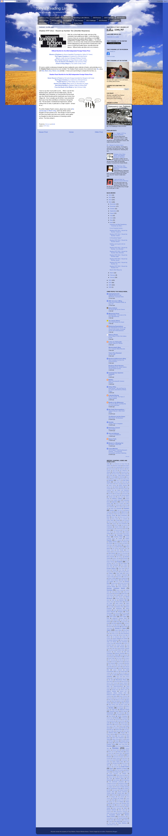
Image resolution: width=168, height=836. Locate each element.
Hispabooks (119, 608)
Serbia (108, 761)
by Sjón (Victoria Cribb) (71, 61)
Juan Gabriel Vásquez (119, 645)
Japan (109, 630)
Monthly (111, 708)
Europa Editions (111, 568)
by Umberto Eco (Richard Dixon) (71, 56)
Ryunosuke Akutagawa (119, 756)
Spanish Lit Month (121, 768)
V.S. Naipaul (120, 801)
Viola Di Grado (120, 804)
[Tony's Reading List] (108, 54)
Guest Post (116, 593)
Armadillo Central (123, 501)
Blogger (115, 831)
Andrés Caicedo (112, 485)
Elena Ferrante (110, 556)
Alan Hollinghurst (123, 470)
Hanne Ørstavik (119, 596)
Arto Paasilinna (116, 505)
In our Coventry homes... (116, 228)
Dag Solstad (126, 540)
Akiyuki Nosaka (111, 468)
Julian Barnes (115, 648)
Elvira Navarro (117, 560)
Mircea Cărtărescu (120, 706)
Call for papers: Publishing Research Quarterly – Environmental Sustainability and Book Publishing (118, 451)
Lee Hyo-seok (116, 673)
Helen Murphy (117, 605)
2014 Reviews (43, 23)
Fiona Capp (121, 570)
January (112, 277)
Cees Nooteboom (123, 523)
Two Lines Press (120, 800)
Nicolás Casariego (122, 716)
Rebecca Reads (113, 334)
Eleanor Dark (125, 555)
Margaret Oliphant (123, 683)
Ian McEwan (110, 615)
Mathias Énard (124, 689)
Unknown (47, 124)
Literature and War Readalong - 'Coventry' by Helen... (118, 225)
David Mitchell (117, 545)
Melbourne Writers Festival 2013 (116, 693)
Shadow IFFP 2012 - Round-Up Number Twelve (118, 234)
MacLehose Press (121, 679)
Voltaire (123, 806)
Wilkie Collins (122, 809)
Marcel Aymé (117, 681)
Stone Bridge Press (117, 772)
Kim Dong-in (126, 658)
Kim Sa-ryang (114, 661)
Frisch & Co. (118, 576)
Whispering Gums (114, 313)
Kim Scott (121, 661)
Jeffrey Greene (115, 633)
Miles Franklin (124, 704)
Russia (122, 755)
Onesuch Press (121, 721)
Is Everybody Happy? (116, 238)
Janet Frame (124, 626)
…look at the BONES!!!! (115, 434)
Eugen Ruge (117, 566)
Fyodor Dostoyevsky (122, 578)
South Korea (125, 766)
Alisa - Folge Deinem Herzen (121, 475)
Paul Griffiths (111, 731)
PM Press (110, 741)
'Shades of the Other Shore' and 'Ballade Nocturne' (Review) (119, 156)
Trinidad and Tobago (118, 798)
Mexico (115, 696)
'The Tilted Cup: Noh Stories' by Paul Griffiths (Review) (120, 167)
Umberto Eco (112, 801)
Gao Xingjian (110, 581)
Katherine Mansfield (120, 653)
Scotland (117, 760)
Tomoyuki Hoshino (124, 795)
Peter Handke (121, 736)
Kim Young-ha (111, 663)
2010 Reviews (121, 17)
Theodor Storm (110, 791)
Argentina (114, 501)
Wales (125, 808)
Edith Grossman (125, 551)
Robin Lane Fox (111, 751)
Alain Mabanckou (121, 468)
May (111, 220)
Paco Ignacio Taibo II (112, 726)
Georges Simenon (124, 583)
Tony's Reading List (51, 8)
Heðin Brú (114, 600)
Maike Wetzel (109, 681)
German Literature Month (116, 588)
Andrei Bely (124, 482)
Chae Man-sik (124, 525)
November (113, 206)
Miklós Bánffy (116, 702)
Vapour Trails (112, 439)
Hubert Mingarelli (111, 611)
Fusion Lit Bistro (112, 578)
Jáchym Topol (111, 624)
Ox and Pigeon (124, 724)
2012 (110, 202)
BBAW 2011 (124, 512)
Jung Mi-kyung (111, 650)
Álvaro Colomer (115, 478)
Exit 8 (110, 375)
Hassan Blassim (119, 598)
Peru (114, 734)
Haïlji (117, 595)
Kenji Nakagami (110, 656)
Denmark (113, 546)
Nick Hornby (112, 716)
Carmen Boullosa (120, 522)
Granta (113, 591)
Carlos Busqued (125, 520)
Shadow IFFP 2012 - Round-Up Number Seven (118, 259)
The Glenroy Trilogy (122, 783)
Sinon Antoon (124, 763)
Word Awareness (122, 816)
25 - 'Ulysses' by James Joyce (115, 145)
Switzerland (110, 775)
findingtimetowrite (114, 294)
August (112, 213)
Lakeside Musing (114, 395)
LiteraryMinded (113, 448)
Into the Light (112, 354)
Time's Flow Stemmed (115, 353)
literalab (111, 422)
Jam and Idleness (114, 433)
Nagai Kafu (114, 709)
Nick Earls (126, 714)
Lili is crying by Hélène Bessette (117, 349)
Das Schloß (109, 543)
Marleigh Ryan (115, 689)
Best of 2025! (112, 429)
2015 (110, 195)
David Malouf (124, 543)
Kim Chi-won (119, 658)
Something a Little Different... (82, 17)
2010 (110, 282)
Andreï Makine (110, 483)
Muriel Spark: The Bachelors (116, 418)
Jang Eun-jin (109, 628)
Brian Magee (115, 517)
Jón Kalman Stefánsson (112, 640)
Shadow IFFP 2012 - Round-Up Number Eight (118, 255)
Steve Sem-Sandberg (119, 770)
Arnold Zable (110, 503)
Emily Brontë (125, 560)
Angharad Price (110, 490)
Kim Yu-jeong (120, 663)
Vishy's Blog (112, 387)
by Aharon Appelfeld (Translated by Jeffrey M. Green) (70, 54)
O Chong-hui (124, 718)
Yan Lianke (114, 818)
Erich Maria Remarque (112, 565)
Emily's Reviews (111, 561)
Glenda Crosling (119, 590)
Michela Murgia (126, 697)
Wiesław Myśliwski (111, 809)
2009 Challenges (109, 17)
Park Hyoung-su (115, 727)
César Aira (109, 525)
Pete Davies (119, 734)
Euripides (125, 566)
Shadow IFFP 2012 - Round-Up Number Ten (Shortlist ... (118, 248)
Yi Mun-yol (126, 819)
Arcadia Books (117, 500)
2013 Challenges (115, 20)
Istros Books (114, 623)
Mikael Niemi (114, 701)
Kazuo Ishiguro (115, 655)
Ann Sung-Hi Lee (116, 491)
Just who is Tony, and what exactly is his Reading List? (55, 17)
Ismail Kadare (124, 621)
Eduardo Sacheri (110, 555)
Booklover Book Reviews (116, 365)
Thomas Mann (121, 793)
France (111, 573)
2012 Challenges (91, 20)
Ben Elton (118, 513)
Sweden (124, 773)
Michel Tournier (117, 697)
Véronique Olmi (125, 803)
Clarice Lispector (116, 533)
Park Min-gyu (124, 727)
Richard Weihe (116, 750)
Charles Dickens (119, 527)
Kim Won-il (127, 661)
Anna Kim (110, 493)
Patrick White (119, 729)
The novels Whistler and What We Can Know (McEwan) (117, 404)
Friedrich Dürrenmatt (122, 575)
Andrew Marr (110, 487)
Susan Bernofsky (113, 773)
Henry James (126, 605)
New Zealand (118, 714)
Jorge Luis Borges (111, 641)
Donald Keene (124, 548)
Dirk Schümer (116, 548)
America (110, 480)
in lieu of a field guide (115, 342)
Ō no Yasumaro (110, 719)
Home (71, 132)
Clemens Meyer (125, 533)
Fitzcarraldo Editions (124, 571)
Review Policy (78, 23)
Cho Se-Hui (124, 530)
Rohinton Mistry (119, 753)
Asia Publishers (110, 506)
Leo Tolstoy (114, 674)
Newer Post (43, 132)
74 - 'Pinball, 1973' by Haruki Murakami (120, 134)
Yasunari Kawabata (122, 818)
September (113, 211)
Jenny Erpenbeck (125, 633)
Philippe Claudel (115, 739)
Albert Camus (116, 472)
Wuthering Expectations (116, 326)
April (111, 222)
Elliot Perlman (124, 558)
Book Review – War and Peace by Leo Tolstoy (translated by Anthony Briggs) (117, 390)
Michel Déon (109, 697)
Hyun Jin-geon (116, 613)
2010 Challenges (43, 20)
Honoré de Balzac (122, 610)
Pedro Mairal (126, 731)
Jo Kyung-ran (116, 636)
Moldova (127, 706)
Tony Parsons (121, 796)
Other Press (109, 724)
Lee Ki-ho (123, 673)
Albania (108, 472)
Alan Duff (115, 470)
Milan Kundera (125, 702)
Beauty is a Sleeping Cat (116, 443)
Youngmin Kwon (125, 821)
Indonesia (109, 620)
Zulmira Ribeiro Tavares (112, 824)
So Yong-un (115, 764)
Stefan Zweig (110, 770)
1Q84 (108, 463)
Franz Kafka (119, 573)
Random (109, 746)
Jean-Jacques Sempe (113, 631)
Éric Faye (116, 563)
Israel (108, 623)
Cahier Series (110, 520)
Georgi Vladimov (111, 584)
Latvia (117, 671)
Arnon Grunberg (119, 503)
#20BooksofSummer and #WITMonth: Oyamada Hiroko (116, 296)
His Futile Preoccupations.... (117, 409)
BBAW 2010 (117, 512)
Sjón (108, 765)
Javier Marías (118, 630)
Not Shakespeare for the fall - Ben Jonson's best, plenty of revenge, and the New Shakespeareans (117, 329)
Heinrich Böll (123, 600)
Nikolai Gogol (109, 717)
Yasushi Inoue (110, 819)
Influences (115, 620)
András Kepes (116, 482)
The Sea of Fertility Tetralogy (122, 786)
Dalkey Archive (112, 541)
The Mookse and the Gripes (117, 416)
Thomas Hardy (110, 793)
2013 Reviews (103, 20)
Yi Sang (110, 821)
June (111, 218)
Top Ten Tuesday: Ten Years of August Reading (116, 397)
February (112, 275)
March (112, 272)
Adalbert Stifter (110, 465)
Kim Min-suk (120, 659)
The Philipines (110, 786)
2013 (110, 199)
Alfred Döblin (109, 475)
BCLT (108, 513)
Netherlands (110, 713)
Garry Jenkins (119, 581)
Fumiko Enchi (126, 576)
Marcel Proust (125, 681)
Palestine (121, 726)
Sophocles (109, 766)
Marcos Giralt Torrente (112, 683)
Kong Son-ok (121, 664)
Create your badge (111, 56)
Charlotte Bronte (119, 528)
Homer (115, 610)
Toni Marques (112, 796)
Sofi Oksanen (124, 764)
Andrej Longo (118, 483)
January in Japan (120, 628)
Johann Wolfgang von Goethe (120, 638)
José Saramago (123, 641)
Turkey (113, 800)
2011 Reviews (56, 20)
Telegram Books (119, 778)
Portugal (110, 742)
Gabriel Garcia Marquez (113, 580)
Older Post (99, 132)
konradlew (102, 831)
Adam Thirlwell (118, 465)
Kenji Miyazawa (124, 655)
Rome (109, 755)
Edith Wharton (111, 553)
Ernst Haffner (124, 565)
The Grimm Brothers (111, 785)
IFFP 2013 (113, 616)
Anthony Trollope (117, 498)
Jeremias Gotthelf (112, 635)
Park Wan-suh (110, 729)
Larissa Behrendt (117, 669)
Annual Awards (125, 495)
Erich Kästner (123, 563)
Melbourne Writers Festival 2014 (115, 694)
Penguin (123, 732)
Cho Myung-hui (116, 530)
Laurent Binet (124, 671)
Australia (126, 508)
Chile (126, 528)
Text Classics (116, 780)
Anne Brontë (125, 493)
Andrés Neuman (123, 485)
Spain (111, 768)
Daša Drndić (117, 543)
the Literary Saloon (114, 320)
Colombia (111, 535)
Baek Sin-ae (120, 510)
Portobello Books (125, 741)
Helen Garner (119, 603)
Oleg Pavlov (124, 719)
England (119, 561)
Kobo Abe (126, 663)
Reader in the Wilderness (116, 402)
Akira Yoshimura (125, 467)
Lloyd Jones (119, 676)
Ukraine (127, 800)
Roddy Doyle (120, 751)
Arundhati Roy (124, 505)
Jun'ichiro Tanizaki (124, 648)
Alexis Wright (124, 473)
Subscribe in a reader (113, 37)
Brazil (108, 517)
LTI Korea (114, 678)
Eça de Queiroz (116, 551)
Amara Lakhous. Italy (124, 478)
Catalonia (114, 523)
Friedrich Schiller (110, 576)
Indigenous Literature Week (119, 618)
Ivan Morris (126, 623)
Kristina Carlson (117, 666)
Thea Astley (114, 790)
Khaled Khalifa (111, 658)
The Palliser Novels (122, 785)
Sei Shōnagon (124, 760)
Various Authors (115, 803)
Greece (119, 592)
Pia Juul (122, 739)
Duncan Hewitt (110, 550)
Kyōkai (119, 668)
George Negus (114, 583)
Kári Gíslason (117, 651)
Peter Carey (112, 736)
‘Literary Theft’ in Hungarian (115, 423)
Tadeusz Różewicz (112, 776)
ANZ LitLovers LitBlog (115, 301)
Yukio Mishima (122, 823)
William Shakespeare (111, 813)
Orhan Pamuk (115, 722)
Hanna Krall (109, 596)
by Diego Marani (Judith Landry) (71, 60)
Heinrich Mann (119, 601)
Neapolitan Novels (114, 711)
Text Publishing (125, 780)
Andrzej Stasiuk (124, 488)
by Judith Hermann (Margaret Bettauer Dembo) (71, 58)
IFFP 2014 (123, 616)
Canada (118, 520)
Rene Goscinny (118, 746)
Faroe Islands (122, 568)
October (112, 208)
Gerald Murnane (122, 585)
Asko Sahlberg (120, 506)
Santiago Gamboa (116, 758)
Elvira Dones (109, 560)
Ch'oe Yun (116, 525)
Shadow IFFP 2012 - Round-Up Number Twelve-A (118, 231)
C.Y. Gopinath (124, 518)
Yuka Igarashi (112, 823)
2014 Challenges (55, 23)
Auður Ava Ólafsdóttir (116, 508)
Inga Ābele (122, 620)
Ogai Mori (118, 719)
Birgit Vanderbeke (122, 515)
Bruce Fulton (115, 518)
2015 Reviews (67, 23)
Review (115, 748)
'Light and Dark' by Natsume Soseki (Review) (121, 180)
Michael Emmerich (123, 696)
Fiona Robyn (115, 571)
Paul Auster (126, 729)
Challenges (109, 527)
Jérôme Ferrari (122, 635)
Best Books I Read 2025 (115, 444)
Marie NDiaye (125, 684)
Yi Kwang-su (119, 819)
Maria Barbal (109, 684)
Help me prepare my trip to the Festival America (116, 360)
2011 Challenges (67, 20)
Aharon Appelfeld (116, 467)
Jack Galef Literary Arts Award (116, 322)
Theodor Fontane (123, 790)
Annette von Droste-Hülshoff (113, 495)
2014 (110, 197)
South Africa (116, 766)
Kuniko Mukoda (125, 666)
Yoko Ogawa (117, 821)
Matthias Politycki (111, 691)
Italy (120, 623)
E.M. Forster (120, 550)
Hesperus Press (120, 606)
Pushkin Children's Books (121, 742)
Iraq (113, 621)
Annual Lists (112, 497)
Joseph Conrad (110, 643)
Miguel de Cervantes (119, 699)
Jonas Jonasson (123, 640)
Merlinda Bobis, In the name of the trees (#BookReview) (117, 315)
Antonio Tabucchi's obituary (115, 343)
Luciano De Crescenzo (124, 678)
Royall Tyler (115, 755)
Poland (117, 741)
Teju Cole (109, 778)
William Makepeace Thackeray (120, 811)
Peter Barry (126, 734)
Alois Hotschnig (120, 477)
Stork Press (126, 771)
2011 (110, 280)
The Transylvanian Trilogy (114, 788)
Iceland (117, 615)
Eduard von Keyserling (122, 553)
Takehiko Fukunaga (123, 776)
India (108, 618)
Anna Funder (126, 492)
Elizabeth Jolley (115, 558)
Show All (127, 456)
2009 (110, 285)
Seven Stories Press (117, 761)
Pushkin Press (111, 744)
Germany (109, 590)
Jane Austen (117, 626)
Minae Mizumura (110, 706)
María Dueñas (117, 684)
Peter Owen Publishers (118, 737)
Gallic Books (124, 580)
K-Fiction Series (121, 650)
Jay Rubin (126, 630)
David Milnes (109, 545)
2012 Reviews (79, 20)
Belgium (112, 513)
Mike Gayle (121, 701)
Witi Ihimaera (120, 813)
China (108, 530)
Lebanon (108, 673)
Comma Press (118, 536)
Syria (128, 775)
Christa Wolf (119, 532)
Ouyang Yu (116, 724)
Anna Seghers (117, 493)
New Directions (120, 713)
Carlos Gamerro (111, 522)
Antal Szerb (120, 496)
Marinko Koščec (116, 688)
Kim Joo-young (111, 659)
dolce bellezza (113, 308)
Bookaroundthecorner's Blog (117, 358)
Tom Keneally (115, 795)
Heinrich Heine (110, 601)
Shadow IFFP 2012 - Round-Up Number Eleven (118, 241)
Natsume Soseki (124, 709)
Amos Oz (119, 480)
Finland (114, 570)
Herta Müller (111, 606)
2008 (110, 287)
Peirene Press (113, 732)
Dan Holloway (123, 541)
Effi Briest (118, 555)
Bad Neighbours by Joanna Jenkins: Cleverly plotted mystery (118, 367)
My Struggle (120, 708)
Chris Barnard (110, 531)
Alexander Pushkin (116, 473)
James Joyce (120, 625)
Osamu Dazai (124, 722)
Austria (112, 510)
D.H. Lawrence (118, 540)
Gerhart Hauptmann (122, 586)
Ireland (117, 621)
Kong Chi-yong (112, 664)
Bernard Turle (125, 513)
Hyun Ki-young (124, 613)
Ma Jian (111, 679)
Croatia (120, 538)
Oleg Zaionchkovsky (111, 721)
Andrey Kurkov (115, 488)
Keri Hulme (126, 656)
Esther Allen (109, 566)
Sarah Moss (124, 758)
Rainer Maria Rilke (123, 744)
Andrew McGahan (119, 487)
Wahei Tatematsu (117, 808)
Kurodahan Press (112, 668)
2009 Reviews (97, 17)
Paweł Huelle (119, 731)
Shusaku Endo (116, 763)
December (113, 204)
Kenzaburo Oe (118, 656)
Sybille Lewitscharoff (120, 775)
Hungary (120, 611)
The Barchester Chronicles (116, 781)
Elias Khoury (119, 556)
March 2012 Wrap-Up (116, 270)
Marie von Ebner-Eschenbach (115, 686)
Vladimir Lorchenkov (115, 806)
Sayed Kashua (110, 760)
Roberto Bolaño (125, 750)
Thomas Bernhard (122, 791)
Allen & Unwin (111, 477)
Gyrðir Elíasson (110, 595)
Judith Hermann (120, 646)
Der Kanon (120, 546)
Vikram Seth (111, 805)
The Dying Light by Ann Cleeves (117, 309)
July (111, 215)
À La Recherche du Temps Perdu (119, 463)
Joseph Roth (119, 643)
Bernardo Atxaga (111, 515)
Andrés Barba (126, 483)
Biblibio (111, 379)
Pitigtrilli (127, 739)
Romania (127, 753)
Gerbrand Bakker (111, 586)
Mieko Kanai (111, 699)
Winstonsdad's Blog (115, 347)
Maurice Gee (123, 691)
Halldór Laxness (123, 595)
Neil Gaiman (124, 711)
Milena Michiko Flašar (114, 704)
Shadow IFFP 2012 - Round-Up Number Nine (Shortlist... (118, 252)
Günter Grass (124, 593)
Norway (116, 718)
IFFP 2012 (46, 126)
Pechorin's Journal (114, 427)
